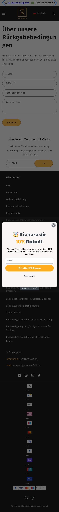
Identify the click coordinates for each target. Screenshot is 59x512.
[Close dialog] (53, 225)
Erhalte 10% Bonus (29, 268)
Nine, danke (29, 276)
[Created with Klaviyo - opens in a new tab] (29, 288)
